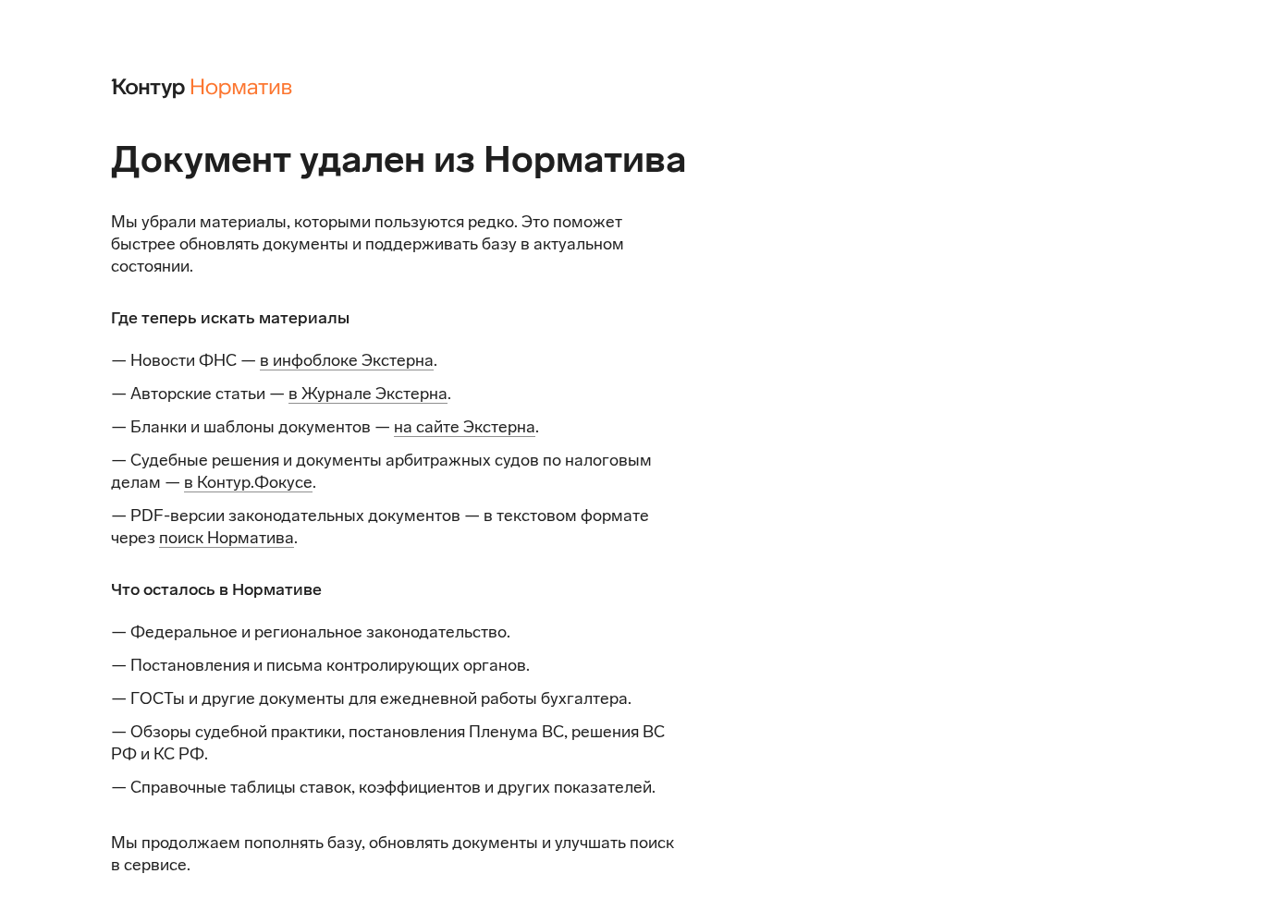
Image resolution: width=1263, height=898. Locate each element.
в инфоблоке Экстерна (347, 360)
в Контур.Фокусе (248, 482)
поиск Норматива (226, 538)
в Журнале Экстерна (368, 393)
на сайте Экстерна (464, 427)
